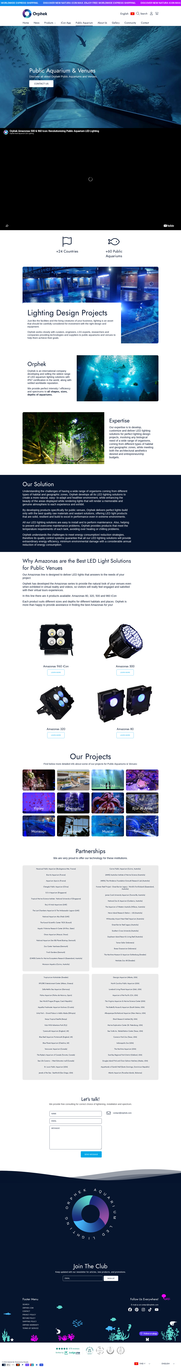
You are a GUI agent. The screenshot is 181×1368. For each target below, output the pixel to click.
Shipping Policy (30, 1321)
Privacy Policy (29, 1315)
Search (26, 1304)
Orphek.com (28, 1308)
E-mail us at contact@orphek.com (144, 1305)
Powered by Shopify (21, 1362)
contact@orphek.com (122, 1113)
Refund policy (29, 1318)
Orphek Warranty (31, 1325)
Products (49, 22)
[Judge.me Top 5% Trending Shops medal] (121, 1350)
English (124, 14)
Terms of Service (31, 1328)
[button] (142, 13)
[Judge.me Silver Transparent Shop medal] (100, 1350)
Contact (26, 1311)
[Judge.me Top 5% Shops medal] (110, 1350)
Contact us (41, 83)
